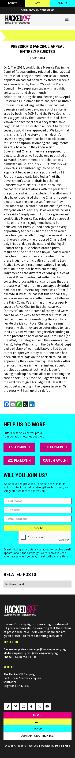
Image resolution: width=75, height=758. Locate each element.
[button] (66, 20)
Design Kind (62, 745)
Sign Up (62, 3)
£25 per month (19, 460)
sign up (37, 728)
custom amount (55, 460)
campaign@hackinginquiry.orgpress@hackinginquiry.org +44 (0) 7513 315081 (34, 653)
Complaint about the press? (37, 10)
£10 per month (55, 447)
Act (37, 3)
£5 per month (19, 447)
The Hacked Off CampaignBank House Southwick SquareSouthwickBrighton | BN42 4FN (22, 680)
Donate (12, 3)
